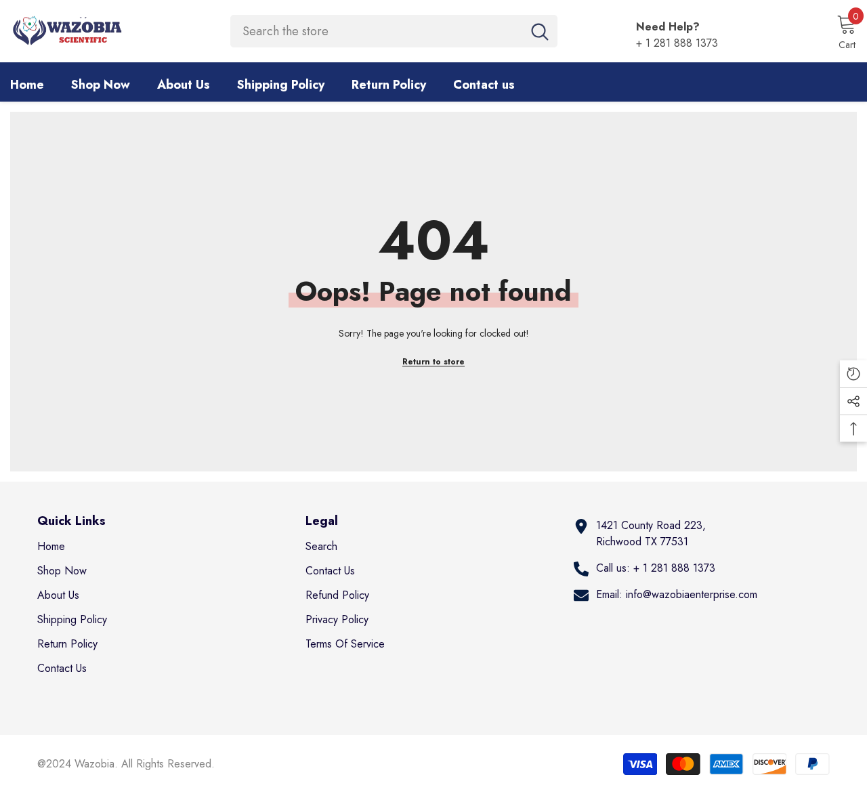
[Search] (393, 31)
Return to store (433, 362)
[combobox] (376, 31)
